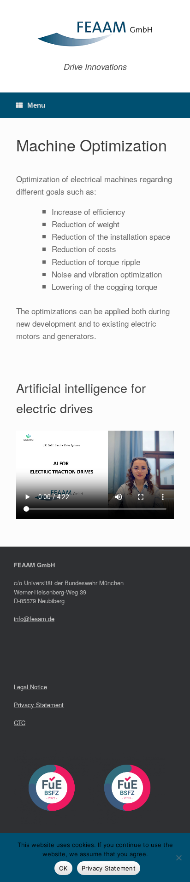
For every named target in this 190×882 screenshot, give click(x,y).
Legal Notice (30, 686)
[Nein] (178, 857)
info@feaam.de (34, 618)
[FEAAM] (95, 34)
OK (63, 868)
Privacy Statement (39, 704)
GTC (19, 722)
